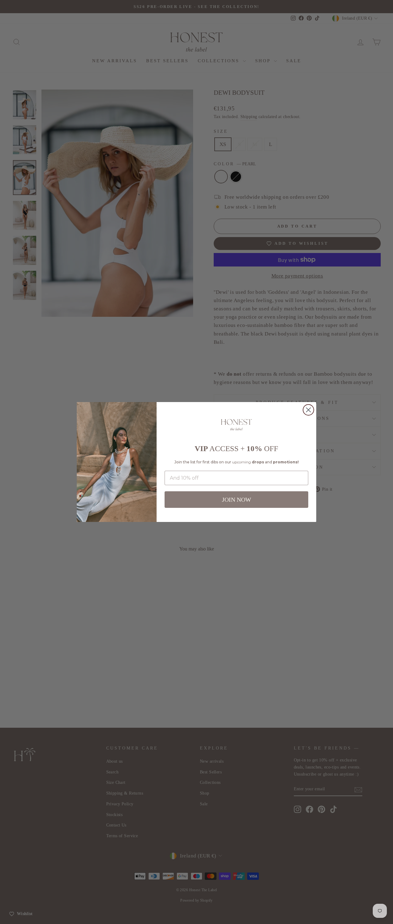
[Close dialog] (308, 409)
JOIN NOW (236, 499)
